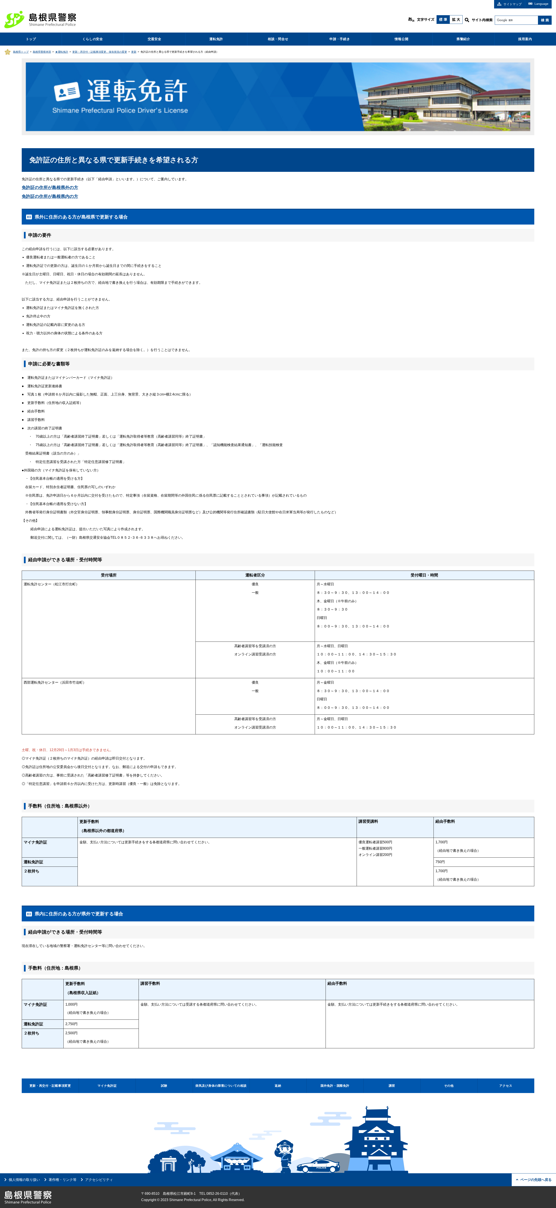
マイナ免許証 (107, 1085)
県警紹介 (463, 39)
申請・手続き (339, 39)
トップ (31, 39)
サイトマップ (512, 4)
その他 (449, 1085)
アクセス (505, 1085)
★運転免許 (61, 51)
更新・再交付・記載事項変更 (50, 1085)
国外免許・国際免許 (335, 1085)
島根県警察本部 (42, 51)
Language (541, 3)
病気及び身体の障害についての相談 (221, 1085)
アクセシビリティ (99, 1180)
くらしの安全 (92, 39)
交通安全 (154, 39)
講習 (392, 1085)
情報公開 (401, 39)
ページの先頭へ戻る (536, 1180)
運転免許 (216, 39)
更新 (133, 51)
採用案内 (525, 39)
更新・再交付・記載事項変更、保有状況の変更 (99, 51)
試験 (164, 1085)
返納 (278, 1085)
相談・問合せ (278, 39)
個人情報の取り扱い (24, 1180)
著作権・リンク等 (62, 1180)
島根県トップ (21, 51)
